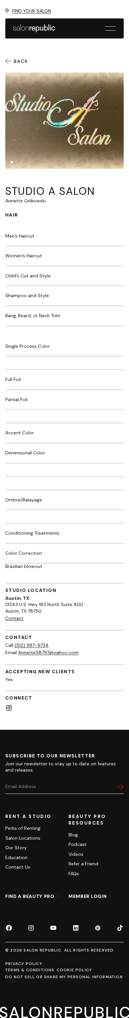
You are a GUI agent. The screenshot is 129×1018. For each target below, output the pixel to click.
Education (16, 857)
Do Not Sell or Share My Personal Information (64, 977)
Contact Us (17, 867)
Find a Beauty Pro (30, 896)
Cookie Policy (74, 970)
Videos (75, 854)
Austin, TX (17, 598)
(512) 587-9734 (32, 645)
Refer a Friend (83, 864)
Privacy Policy (23, 963)
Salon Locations (22, 838)
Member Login (88, 896)
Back (21, 61)
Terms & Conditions (30, 970)
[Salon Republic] (34, 28)
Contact (14, 618)
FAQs (73, 874)
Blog (73, 835)
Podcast (77, 844)
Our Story (16, 848)
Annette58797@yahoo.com (48, 652)
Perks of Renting (22, 828)
